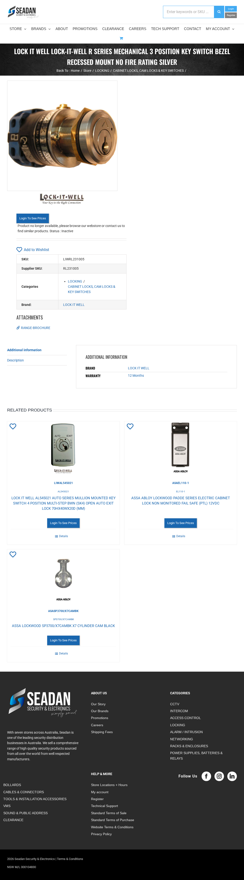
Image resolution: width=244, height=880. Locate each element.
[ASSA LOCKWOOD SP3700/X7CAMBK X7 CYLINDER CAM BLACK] (63, 575)
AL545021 (63, 491)
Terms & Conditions (70, 859)
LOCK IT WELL (74, 305)
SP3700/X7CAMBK (63, 619)
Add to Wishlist (36, 249)
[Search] (219, 12)
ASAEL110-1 (180, 483)
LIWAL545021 (63, 483)
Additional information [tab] (24, 350)
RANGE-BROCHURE (35, 328)
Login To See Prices (32, 218)
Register (231, 15)
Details (63, 536)
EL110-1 (180, 491)
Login (231, 8)
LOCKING (75, 281)
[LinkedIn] (232, 776)
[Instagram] (219, 776)
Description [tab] (15, 360)
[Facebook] (206, 776)
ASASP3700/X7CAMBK (63, 611)
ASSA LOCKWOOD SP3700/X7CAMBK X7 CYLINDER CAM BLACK (63, 626)
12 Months (136, 375)
